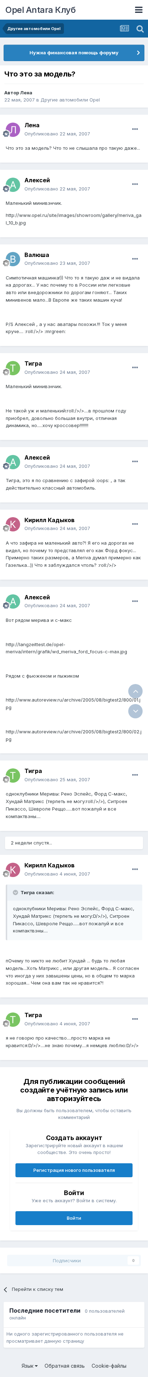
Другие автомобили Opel (70, 100)
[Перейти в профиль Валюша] (13, 259)
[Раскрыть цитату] (16, 892)
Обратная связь (65, 1366)
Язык (28, 1366)
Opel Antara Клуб (40, 10)
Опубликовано (57, 134)
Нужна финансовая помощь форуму (74, 52)
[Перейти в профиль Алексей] (13, 185)
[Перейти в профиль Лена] (13, 130)
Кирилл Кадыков (49, 520)
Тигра (33, 363)
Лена (26, 92)
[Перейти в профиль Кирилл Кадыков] (13, 524)
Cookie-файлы (109, 1366)
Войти (74, 1218)
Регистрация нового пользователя (74, 1170)
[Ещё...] (135, 129)
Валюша (36, 254)
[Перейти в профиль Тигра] (13, 368)
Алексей (37, 180)
